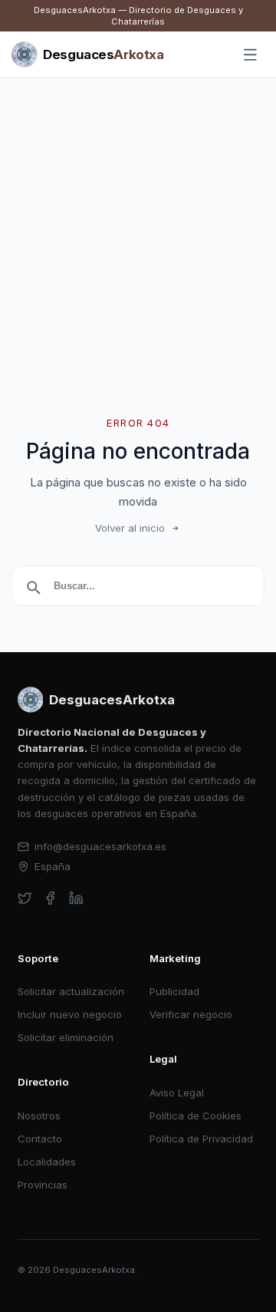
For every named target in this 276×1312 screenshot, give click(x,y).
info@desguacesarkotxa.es (100, 846)
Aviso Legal (177, 1092)
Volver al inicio (130, 528)
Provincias (42, 1184)
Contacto (40, 1138)
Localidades (47, 1161)
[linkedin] (76, 898)
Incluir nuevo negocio (70, 1014)
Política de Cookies (196, 1115)
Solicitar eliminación (65, 1037)
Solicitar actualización (71, 991)
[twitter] (25, 898)
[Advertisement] (138, 224)
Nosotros (39, 1115)
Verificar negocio (191, 1014)
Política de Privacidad (201, 1138)
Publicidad (174, 991)
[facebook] (50, 898)
